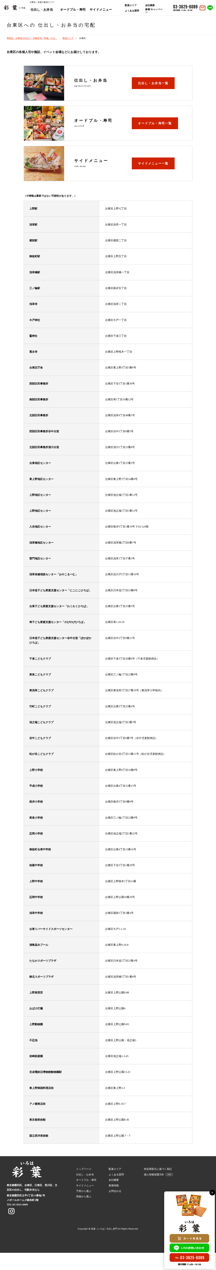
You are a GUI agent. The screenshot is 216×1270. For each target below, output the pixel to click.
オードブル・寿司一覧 (155, 123)
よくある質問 (132, 10)
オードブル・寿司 (73, 9)
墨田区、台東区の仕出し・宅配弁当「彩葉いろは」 (32, 38)
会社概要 (150, 5)
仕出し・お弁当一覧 (153, 83)
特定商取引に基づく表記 (158, 1169)
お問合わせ (115, 1191)
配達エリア (131, 5)
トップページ (83, 1169)
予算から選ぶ (83, 1191)
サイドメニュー (101, 9)
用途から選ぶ (83, 1196)
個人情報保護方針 (154, 1174)
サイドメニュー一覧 (153, 163)
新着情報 (114, 1185)
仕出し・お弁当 (42, 9)
